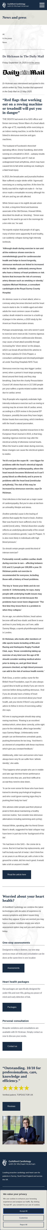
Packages (12, 1007)
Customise (23, 1218)
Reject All (23, 1225)
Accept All (23, 1211)
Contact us (12, 1046)
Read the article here (17, 874)
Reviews (11, 1106)
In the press (7, 38)
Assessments (13, 968)
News (5, 42)
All (3, 34)
